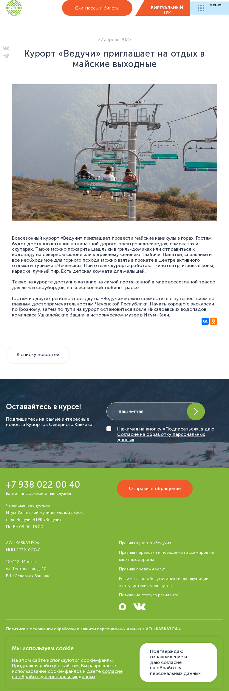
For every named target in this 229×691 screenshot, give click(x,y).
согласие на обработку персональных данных (67, 673)
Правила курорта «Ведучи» (145, 542)
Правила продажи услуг (142, 569)
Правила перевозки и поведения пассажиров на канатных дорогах (166, 556)
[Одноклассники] (213, 324)
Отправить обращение (155, 488)
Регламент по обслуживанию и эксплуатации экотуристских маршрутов (163, 582)
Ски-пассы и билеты (97, 8)
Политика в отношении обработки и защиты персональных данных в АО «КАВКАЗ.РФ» (93, 628)
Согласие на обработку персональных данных (161, 436)
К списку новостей (38, 354)
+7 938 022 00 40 (43, 485)
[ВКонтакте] (205, 324)
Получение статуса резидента (148, 595)
